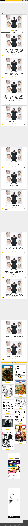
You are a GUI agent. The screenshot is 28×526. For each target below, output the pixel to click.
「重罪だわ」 (10, 497)
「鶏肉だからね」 (11, 496)
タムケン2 (10, 503)
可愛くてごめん (4, 104)
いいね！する (11, 513)
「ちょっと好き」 (11, 498)
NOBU (10, 502)
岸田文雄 (8, 104)
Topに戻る (25, 521)
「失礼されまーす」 (11, 492)
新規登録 (24, 0)
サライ (3, 253)
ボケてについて (19, 525)
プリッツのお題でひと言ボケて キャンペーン (12, 476)
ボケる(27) (13, 30)
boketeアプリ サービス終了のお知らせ (12, 473)
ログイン (26, 0)
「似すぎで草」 (10, 495)
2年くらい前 (25, 55)
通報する (16, 30)
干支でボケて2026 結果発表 (11, 478)
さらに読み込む (14, 362)
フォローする (11, 514)
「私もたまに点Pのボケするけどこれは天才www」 (14, 493)
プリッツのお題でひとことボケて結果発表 (12, 475)
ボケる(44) (8, 429)
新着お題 (15, 525)
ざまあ (10, 104)
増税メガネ (6, 209)
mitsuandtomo (10, 501)
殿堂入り (6, 525)
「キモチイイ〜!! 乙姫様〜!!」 (12, 494)
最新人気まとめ (11, 525)
